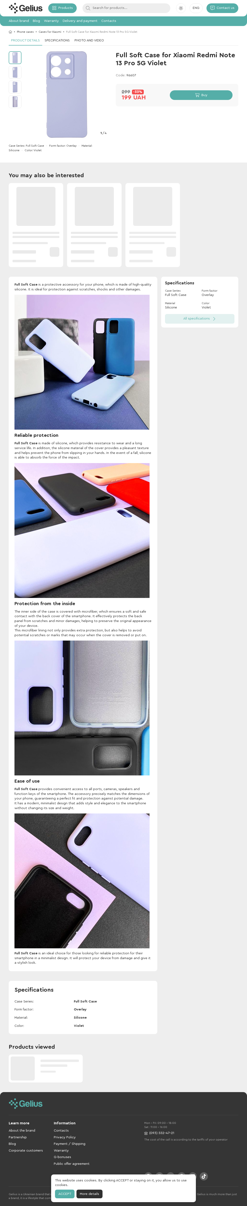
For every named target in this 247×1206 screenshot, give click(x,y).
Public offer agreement (71, 1164)
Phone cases (25, 31)
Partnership (18, 1137)
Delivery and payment (80, 21)
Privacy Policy (65, 1137)
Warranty (51, 21)
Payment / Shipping (69, 1144)
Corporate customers (26, 1150)
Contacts (108, 21)
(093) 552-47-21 (161, 1133)
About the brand (22, 1130)
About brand (19, 21)
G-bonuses (62, 1157)
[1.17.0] (25, 8)
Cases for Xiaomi (50, 31)
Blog (36, 21)
